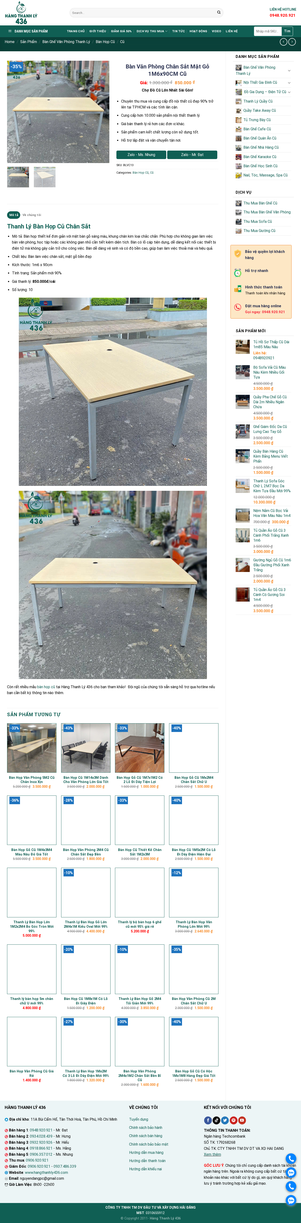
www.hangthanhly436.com (46, 1172)
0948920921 (263, 358)
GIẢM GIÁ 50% (121, 31)
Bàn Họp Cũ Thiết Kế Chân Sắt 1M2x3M (140, 852)
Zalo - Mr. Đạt (192, 154)
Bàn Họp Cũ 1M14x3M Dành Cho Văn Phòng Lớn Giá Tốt (85, 780)
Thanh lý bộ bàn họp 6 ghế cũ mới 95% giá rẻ (140, 924)
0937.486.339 (65, 1166)
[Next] (101, 112)
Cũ (122, 42)
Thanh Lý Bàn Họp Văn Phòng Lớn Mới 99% (194, 924)
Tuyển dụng (138, 1119)
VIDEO (216, 31)
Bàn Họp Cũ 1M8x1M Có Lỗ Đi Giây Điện (86, 1001)
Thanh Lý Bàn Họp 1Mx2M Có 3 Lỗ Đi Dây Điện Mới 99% (86, 1073)
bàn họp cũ (46, 687)
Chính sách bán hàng (145, 1136)
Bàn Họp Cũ (105, 42)
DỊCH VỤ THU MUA (150, 31)
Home (10, 42)
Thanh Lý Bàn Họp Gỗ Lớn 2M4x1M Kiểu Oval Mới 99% (86, 924)
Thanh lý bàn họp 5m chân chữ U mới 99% (31, 1001)
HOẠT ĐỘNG (198, 31)
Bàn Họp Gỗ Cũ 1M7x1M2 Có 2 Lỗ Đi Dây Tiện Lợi (140, 780)
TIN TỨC (178, 31)
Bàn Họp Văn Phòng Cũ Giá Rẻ (32, 1073)
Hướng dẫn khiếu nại (145, 1169)
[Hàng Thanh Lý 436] (34, 12)
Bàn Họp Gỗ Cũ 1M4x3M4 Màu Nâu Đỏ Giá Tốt (31, 852)
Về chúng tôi (32, 215)
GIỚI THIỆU (97, 31)
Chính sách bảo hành (145, 1127)
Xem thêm (212, 1154)
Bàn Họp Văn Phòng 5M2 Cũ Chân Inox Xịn (32, 780)
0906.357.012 (41, 1154)
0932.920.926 (41, 1142)
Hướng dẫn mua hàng (146, 1152)
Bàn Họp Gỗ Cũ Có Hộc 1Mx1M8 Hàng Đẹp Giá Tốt (193, 1073)
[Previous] (15, 112)
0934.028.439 (41, 1136)
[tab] (13, 215)
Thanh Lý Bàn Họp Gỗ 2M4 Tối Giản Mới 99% (140, 1001)
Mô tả (13, 215)
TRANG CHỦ (76, 31)
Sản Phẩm (28, 42)
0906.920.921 (37, 1160)
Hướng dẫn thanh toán (147, 1161)
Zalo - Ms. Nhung (141, 154)
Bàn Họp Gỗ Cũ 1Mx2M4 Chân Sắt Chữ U (193, 780)
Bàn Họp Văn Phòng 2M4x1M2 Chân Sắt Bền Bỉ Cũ (139, 1075)
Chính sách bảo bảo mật (148, 1144)
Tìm (287, 31)
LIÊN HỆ (232, 31)
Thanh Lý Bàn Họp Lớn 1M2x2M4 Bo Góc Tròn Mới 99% (32, 926)
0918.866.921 (41, 1148)
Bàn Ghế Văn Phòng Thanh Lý (66, 42)
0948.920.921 (41, 1130)
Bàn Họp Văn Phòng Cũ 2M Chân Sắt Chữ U (194, 1001)
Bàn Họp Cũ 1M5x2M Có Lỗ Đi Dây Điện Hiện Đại (194, 852)
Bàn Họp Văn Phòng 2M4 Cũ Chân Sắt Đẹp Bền (86, 852)
